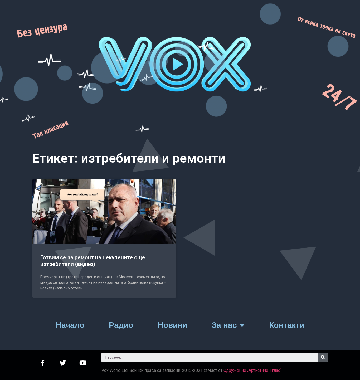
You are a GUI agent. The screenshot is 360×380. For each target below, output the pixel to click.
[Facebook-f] (42, 363)
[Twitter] (63, 363)
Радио (121, 325)
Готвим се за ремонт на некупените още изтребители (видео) (92, 260)
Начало (70, 325)
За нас (224, 325)
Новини (172, 325)
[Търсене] (323, 357)
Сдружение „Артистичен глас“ (252, 370)
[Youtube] (83, 363)
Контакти (286, 325)
